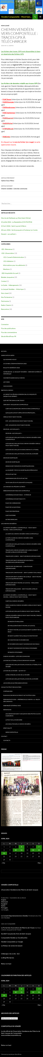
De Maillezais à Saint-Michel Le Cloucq (21, 625)
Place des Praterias (12, 511)
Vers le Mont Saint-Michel (12, 417)
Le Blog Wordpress (7, 958)
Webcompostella (12, 732)
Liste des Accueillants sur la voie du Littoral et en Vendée (23, 665)
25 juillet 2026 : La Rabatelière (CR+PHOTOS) (16, 222)
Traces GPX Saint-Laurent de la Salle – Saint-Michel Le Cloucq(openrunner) (23, 577)
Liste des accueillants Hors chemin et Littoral (22, 449)
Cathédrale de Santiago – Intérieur (18, 495)
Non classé (5, 25)
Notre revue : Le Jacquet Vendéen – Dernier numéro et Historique (22, 373)
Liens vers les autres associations (15, 683)
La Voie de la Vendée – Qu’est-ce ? (14, 671)
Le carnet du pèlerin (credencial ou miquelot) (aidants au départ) (20, 395)
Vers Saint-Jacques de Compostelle (15, 404)
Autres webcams (11, 519)
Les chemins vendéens (8, 523)
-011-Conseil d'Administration (13, 257)
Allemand (4, 902)
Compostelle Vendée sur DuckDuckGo (14, 938)
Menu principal (40, 16)
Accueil (4, 351)
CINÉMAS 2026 (7, 691)
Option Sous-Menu (7, 179)
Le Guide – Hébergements (10, 285)
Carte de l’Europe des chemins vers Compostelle (23, 408)
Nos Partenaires (6, 297)
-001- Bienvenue (6, 249)
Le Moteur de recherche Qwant (11, 946)
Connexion (5, 324)
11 (21, 850)
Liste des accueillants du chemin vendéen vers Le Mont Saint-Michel (23, 444)
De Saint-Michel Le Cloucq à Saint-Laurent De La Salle (24, 631)
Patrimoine (5, 301)
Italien (3, 906)
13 (33, 850)
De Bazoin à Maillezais (15, 621)
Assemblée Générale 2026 (12, 705)
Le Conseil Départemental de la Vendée (14, 916)
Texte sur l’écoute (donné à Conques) (19, 482)
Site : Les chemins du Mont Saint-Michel (19, 421)
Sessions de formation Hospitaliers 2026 (20, 466)
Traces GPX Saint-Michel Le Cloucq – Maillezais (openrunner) (22, 584)
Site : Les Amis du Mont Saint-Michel (18, 425)
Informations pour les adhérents (14, 265)
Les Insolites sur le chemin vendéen (18, 724)
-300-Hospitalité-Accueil (9, 273)
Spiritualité (7, 728)
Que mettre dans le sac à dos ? (13, 400)
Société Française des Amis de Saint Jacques (16, 934)
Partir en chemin (7, 390)
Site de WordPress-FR (8, 336)
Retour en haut (6, 964)
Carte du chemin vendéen (15, 601)
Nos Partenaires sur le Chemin (14, 378)
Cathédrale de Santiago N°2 (15, 499)
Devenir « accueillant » (8, 234)
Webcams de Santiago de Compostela (16, 491)
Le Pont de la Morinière (14, 720)
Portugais (4, 908)
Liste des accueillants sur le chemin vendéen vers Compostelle (23, 438)
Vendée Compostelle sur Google (12, 942)
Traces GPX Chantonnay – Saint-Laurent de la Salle (23, 572)
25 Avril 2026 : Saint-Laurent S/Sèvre (13, 226)
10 (16, 850)
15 (4, 853)
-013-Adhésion (8, 261)
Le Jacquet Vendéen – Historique (12, 289)
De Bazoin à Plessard (15, 652)
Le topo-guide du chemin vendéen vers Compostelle (19, 539)
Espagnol (4, 904)
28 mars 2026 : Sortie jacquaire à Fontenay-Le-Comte (19, 230)
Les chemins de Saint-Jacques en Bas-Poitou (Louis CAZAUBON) (23, 715)
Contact (4, 281)
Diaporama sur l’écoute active (16, 478)
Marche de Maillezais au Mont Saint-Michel (16, 218)
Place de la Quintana (13, 507)
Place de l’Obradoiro (13, 503)
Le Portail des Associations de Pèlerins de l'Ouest (18, 928)
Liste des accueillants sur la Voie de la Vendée (22, 454)
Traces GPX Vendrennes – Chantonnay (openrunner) (19, 567)
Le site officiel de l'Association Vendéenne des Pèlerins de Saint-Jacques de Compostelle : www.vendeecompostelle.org (20, 1033)
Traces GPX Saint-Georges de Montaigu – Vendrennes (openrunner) (20, 561)
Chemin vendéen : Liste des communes (14, 187)
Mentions (6, 269)
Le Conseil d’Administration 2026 (15, 363)
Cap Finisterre (11, 515)
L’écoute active (11, 474)
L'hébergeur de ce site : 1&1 (10, 954)
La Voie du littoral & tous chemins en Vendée (19, 660)
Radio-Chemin (6, 305)
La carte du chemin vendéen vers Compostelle (22, 534)
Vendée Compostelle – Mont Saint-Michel (16, 17)
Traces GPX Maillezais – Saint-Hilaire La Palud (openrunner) (21, 590)
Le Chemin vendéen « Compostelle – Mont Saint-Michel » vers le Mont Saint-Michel (20, 596)
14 (39, 850)
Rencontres (5, 309)
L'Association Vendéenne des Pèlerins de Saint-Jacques (19, 890)
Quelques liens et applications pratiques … (21, 413)
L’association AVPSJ (7, 355)
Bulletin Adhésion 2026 (11, 368)
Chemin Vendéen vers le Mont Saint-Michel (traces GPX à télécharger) (23, 616)
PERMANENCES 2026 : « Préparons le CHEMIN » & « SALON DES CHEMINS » (21, 700)
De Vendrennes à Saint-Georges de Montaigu (23, 644)
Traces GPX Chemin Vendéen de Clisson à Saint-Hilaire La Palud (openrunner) (22, 551)
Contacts (6, 740)
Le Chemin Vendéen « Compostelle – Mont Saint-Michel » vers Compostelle (20, 528)
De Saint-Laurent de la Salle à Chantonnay (23, 636)
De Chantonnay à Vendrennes (18, 640)
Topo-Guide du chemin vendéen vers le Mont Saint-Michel (24, 606)
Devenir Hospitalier (10, 458)
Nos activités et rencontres (11, 687)
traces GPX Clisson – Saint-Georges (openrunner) (23, 556)
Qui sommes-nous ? (10, 359)
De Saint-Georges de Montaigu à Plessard (22, 648)
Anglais (3, 900)
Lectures (6, 382)
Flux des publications (8, 328)
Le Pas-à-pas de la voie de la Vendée (18, 675)
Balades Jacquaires (7, 277)
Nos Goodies (7, 386)
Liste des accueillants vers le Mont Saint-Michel (23, 611)
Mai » (39, 863)
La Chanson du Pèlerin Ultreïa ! (14, 486)
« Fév (3, 863)
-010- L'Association (7, 253)
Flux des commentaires (9, 332)
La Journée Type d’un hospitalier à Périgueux (22, 470)
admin (11, 45)
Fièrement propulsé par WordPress (11, 1054)
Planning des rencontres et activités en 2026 (19, 695)
